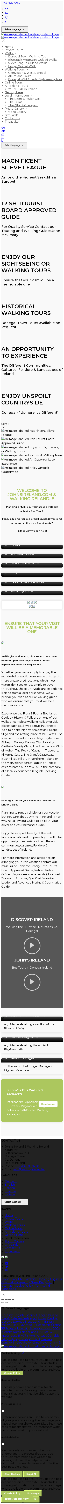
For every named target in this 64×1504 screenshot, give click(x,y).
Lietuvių (6, 1321)
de (6, 9)
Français (10, 1191)
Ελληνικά (16, 1318)
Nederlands (30, 1332)
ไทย (51, 1332)
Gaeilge (52, 1318)
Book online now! (17, 1498)
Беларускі (43, 1325)
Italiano (10, 1194)
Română (34, 1339)
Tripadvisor (12, 1251)
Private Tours (14, 1218)
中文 (58, 1342)
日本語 (22, 1335)
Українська (9, 1335)
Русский (22, 1339)
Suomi (42, 1318)
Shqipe (18, 1342)
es (6, 15)
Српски (6, 1342)
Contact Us (12, 1248)
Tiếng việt (8, 1339)
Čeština (56, 1325)
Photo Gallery (14, 1241)
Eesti (25, 1318)
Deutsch (11, 1181)
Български (27, 1325)
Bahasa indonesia (40, 1328)
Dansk (5, 1318)
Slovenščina (31, 1342)
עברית (56, 1328)
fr (6, 18)
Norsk (17, 1332)
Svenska (46, 1339)
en (6, 12)
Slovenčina (47, 1342)
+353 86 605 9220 (11, 3)
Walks (9, 1222)
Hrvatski (22, 1328)
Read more (48, 1104)
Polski (55, 1335)
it (5, 22)
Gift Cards (11, 1244)
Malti (15, 1325)
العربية (33, 1318)
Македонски (34, 1321)
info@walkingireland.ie (29, 1169)
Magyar (11, 1328)
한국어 (31, 1335)
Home (9, 1215)
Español (10, 1188)
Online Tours (14, 1228)
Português (43, 1335)
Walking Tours (15, 1225)
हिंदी (3, 1328)
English (10, 1184)
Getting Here (14, 1235)
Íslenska (6, 1332)
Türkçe (43, 1332)
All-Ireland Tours (16, 1231)
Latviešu (18, 1321)
